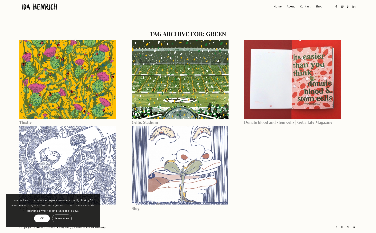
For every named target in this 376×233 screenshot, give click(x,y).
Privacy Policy (64, 227)
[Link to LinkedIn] (354, 6)
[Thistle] (67, 117)
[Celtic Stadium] (180, 117)
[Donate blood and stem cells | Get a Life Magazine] (292, 117)
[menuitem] (277, 6)
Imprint (51, 227)
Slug (136, 208)
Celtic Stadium (145, 122)
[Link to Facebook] (336, 6)
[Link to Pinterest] (348, 6)
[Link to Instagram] (342, 6)
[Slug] (180, 203)
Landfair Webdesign (96, 227)
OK (42, 218)
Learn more (62, 218)
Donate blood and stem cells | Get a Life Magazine (288, 122)
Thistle (25, 122)
